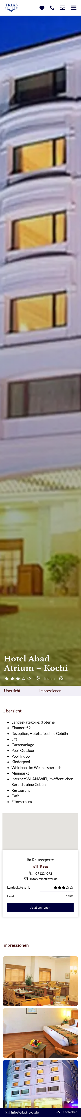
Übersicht (12, 690)
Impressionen (50, 690)
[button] (73, 7)
